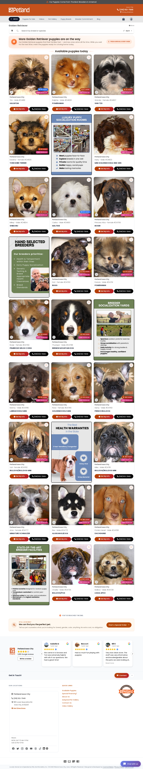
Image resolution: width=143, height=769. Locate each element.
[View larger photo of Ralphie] (89, 57)
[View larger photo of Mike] (131, 425)
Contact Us (67, 703)
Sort (128, 30)
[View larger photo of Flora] (89, 365)
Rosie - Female (19, 345)
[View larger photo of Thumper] (89, 302)
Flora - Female (61, 408)
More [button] (132, 25)
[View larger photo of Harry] (131, 117)
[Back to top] (132, 675)
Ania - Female (19, 530)
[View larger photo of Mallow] (131, 547)
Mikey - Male (18, 222)
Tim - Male (17, 100)
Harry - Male (103, 159)
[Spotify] (47, 748)
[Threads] (35, 748)
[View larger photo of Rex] (89, 488)
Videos (41, 19)
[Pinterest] (26, 748)
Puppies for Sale (29, 19)
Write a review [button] (25, 659)
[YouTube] (31, 748)
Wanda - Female (105, 100)
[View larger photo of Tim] (46, 57)
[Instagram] (22, 748)
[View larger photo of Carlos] (89, 180)
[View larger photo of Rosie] (46, 302)
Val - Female (18, 467)
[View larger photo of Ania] (46, 488)
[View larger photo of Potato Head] (131, 488)
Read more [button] (79, 663)
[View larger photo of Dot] (89, 240)
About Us (66, 697)
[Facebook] (13, 748)
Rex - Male (60, 530)
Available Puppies (69, 690)
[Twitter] (18, 748)
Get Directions (19, 708)
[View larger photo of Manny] (46, 365)
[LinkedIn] (44, 748)
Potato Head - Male (107, 530)
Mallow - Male (104, 590)
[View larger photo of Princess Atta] (131, 180)
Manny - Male (19, 408)
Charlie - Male (61, 590)
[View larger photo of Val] (46, 425)
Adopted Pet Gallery (70, 700)
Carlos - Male (61, 222)
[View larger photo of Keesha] (46, 117)
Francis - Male (104, 282)
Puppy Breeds (66, 19)
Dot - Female (61, 282)
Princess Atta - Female (108, 222)
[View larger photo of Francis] (131, 240)
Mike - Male (103, 467)
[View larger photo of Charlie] (89, 547)
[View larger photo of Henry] (131, 365)
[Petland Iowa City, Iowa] (19, 10)
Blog (98, 19)
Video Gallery (67, 706)
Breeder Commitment (84, 19)
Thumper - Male (62, 345)
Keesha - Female (20, 159)
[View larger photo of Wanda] (131, 57)
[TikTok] (40, 748)
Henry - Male (103, 408)
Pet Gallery (52, 19)
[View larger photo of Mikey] (46, 180)
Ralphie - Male (62, 100)
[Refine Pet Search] (12, 31)
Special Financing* (69, 693)
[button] (132, 653)
